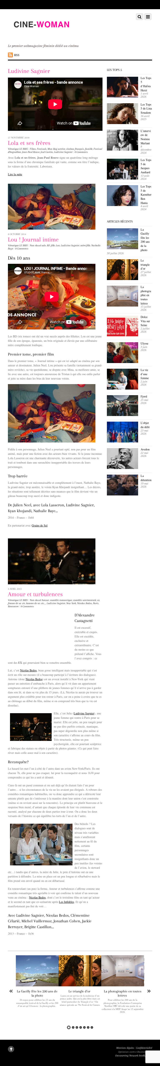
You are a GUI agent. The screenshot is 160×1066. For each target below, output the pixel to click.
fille (53, 245)
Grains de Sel (40, 525)
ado (44, 245)
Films (33, 148)
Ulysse (144, 343)
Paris (96, 603)
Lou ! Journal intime (33, 239)
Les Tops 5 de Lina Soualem (146, 108)
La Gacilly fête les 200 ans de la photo (145, 240)
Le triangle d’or (145, 264)
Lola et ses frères (29, 143)
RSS (16, 55)
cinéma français (75, 148)
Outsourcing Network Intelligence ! (133, 1055)
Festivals (41, 148)
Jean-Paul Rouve (31, 152)
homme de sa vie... (36, 603)
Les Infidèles (66, 902)
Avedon (146, 449)
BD (48, 245)
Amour (45, 600)
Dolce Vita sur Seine (145, 321)
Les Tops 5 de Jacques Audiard (146, 166)
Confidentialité (144, 1047)
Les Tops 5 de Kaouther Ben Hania (146, 194)
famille (88, 148)
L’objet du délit (145, 425)
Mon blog (52, 148)
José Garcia (47, 152)
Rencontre (13, 606)
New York (71, 603)
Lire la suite (15, 174)
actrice (61, 148)
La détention (146, 478)
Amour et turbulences (35, 594)
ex (98, 600)
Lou (58, 245)
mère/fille (85, 245)
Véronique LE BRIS (18, 148)
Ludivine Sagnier (63, 152)
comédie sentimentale (84, 600)
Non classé (35, 245)
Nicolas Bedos (84, 603)
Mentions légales (125, 1047)
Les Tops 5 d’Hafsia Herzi (146, 84)
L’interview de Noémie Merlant (146, 137)
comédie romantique (61, 600)
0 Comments (81, 152)
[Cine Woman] (41, 35)
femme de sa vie (16, 603)
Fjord (144, 396)
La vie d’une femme (145, 374)
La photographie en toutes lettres (146, 295)
